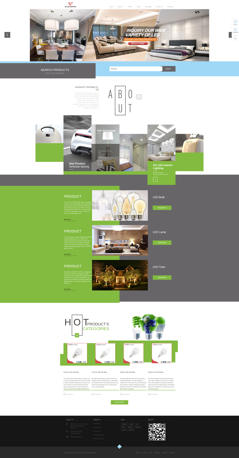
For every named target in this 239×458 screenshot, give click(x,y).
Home (111, 6)
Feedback (170, 6)
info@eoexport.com (76, 436)
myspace (131, 429)
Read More (67, 219)
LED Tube (97, 431)
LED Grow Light (99, 438)
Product (130, 6)
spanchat (130, 427)
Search (168, 69)
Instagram (137, 427)
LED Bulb (97, 423)
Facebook (124, 424)
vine (137, 424)
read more (119, 402)
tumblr (123, 427)
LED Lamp (97, 427)
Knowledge (148, 6)
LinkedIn (124, 429)
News (138, 6)
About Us (120, 6)
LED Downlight (98, 435)
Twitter (131, 424)
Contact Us (159, 6)
